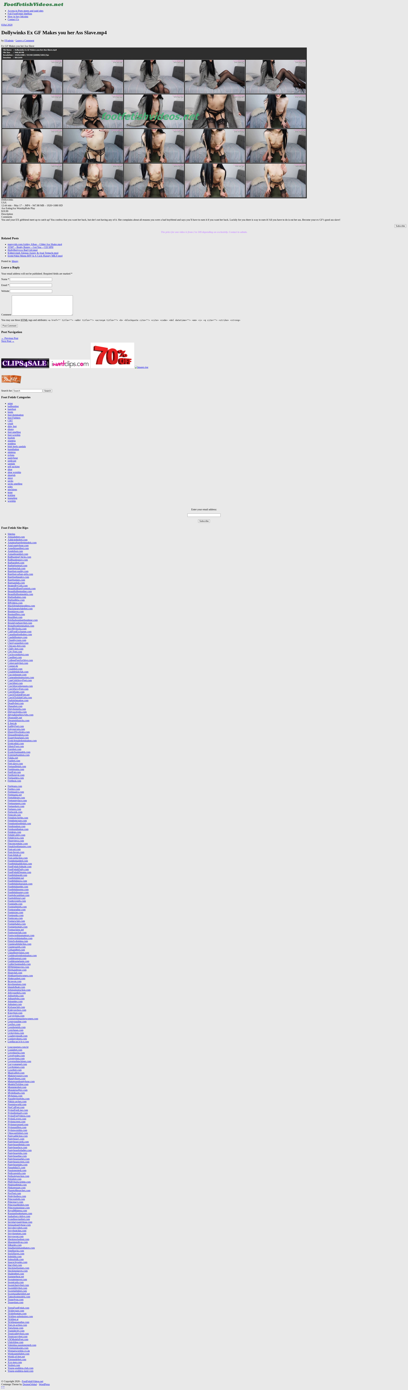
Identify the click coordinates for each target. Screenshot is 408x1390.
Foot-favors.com (16, 852)
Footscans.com (15, 918)
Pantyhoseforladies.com (20, 1150)
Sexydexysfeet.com (17, 1227)
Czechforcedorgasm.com (20, 686)
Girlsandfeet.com (16, 949)
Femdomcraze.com (17, 820)
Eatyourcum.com (16, 729)
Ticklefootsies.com (17, 1313)
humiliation (13, 449)
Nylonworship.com (17, 1130)
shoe (10, 469)
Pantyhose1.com (16, 1138)
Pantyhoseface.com (17, 1147)
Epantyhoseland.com (18, 737)
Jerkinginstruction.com (19, 990)
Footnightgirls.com (17, 906)
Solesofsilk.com (16, 1259)
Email (5, 285)
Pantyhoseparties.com (18, 1159)
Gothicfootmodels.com (19, 964)
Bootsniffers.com (16, 614)
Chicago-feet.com (17, 646)
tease (10, 492)
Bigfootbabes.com (17, 597)
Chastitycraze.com (17, 640)
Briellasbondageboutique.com (23, 620)
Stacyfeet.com (15, 1265)
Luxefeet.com (15, 1070)
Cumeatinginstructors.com (21, 677)
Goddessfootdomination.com (22, 955)
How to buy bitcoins (18, 16)
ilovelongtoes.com (17, 984)
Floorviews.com (16, 840)
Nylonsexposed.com (18, 1124)
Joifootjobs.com (16, 995)
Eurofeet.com (14, 749)
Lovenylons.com (16, 1058)
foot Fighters (14, 417)
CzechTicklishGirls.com (20, 697)
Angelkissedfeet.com (18, 548)
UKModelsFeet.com (18, 1339)
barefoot (12, 409)
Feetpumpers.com (17, 803)
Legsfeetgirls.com (17, 1027)
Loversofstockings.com (19, 1061)
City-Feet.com (15, 651)
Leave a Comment (25, 40)
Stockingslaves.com (18, 1270)
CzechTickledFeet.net (18, 694)
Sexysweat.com (15, 1236)
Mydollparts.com (16, 1093)
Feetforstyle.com (16, 775)
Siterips (11, 534)
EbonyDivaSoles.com (19, 732)
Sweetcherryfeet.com (18, 1285)
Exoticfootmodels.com (19, 752)
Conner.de (13, 666)
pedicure (12, 460)
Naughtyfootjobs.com (18, 1098)
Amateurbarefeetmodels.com (22, 542)
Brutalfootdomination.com (21, 625)
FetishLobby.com (16, 835)
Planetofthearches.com (19, 1190)
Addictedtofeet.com (17, 539)
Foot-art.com (14, 849)
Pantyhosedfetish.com (19, 1144)
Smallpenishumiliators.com (21, 1248)
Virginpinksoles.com (18, 1348)
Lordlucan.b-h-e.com (18, 1041)
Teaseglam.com (15, 1302)
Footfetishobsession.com (20, 883)
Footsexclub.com (16, 921)
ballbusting (13, 406)
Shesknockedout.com (18, 1239)
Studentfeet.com (16, 1273)
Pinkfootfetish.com (17, 1184)
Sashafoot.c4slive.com (19, 1216)
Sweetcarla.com (16, 1282)
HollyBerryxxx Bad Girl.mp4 (22, 250)
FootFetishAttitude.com (19, 866)
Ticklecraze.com (16, 1310)
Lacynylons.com (16, 1015)
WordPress (44, 1384)
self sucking (14, 466)
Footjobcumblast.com (18, 895)
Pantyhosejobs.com (17, 1153)
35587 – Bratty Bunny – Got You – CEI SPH (30, 247)
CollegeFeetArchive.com (20, 660)
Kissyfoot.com (15, 1013)
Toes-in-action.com (17, 1325)
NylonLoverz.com (17, 1118)
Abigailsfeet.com (16, 536)
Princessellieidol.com (18, 1204)
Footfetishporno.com (18, 889)
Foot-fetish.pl (14, 855)
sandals (11, 463)
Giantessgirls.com (17, 947)
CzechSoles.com (16, 691)
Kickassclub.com (16, 1007)
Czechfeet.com (15, 683)
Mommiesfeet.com (17, 1087)
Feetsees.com (14, 809)
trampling (12, 498)
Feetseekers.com (16, 806)
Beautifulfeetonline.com (20, 591)
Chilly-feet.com (15, 648)
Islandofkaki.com (16, 987)
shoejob (11, 475)
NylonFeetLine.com (18, 1110)
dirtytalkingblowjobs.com (20, 714)
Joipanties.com (15, 1001)
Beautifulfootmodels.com (20, 594)
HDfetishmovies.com (18, 967)
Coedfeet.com (15, 657)
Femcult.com (14, 815)
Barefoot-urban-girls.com (20, 574)
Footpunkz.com (15, 915)
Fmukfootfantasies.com (19, 846)
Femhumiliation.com (18, 829)
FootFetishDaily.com (18, 869)
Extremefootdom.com (18, 755)
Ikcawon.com (14, 981)
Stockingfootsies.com (18, 1268)
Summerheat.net (16, 1276)
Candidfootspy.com (17, 637)
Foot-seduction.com (18, 858)
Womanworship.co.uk (19, 1351)
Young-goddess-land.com (20, 1371)
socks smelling (15, 483)
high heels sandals (17, 446)
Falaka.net (13, 757)
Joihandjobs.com (16, 998)
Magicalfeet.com (16, 1072)
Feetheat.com (14, 780)
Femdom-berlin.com (18, 817)
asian (10, 403)
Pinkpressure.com (17, 1187)
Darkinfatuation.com (18, 700)
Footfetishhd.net (16, 878)
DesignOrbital (30, 1384)
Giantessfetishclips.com (19, 944)
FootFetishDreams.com (19, 872)
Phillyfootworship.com (19, 1182)
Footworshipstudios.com (20, 938)
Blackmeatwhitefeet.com (20, 608)
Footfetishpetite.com (18, 886)
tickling (11, 495)
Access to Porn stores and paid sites (25, 10)
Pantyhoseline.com (17, 1156)
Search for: (6, 390)
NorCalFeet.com (16, 1107)
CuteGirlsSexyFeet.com (20, 680)
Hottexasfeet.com (16, 978)
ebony (11, 429)
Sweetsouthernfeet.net (19, 1293)
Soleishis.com (15, 1256)
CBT (10, 420)
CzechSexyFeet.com (18, 689)
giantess (12, 440)
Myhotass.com (15, 1095)
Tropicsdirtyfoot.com (18, 1333)
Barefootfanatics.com (18, 577)
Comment (6, 314)
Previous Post (9, 338)
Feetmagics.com (16, 792)
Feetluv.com (14, 789)
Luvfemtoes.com (16, 1067)
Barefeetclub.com (16, 568)
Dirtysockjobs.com (17, 712)
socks (10, 481)
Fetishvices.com (16, 837)
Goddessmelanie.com (18, 961)
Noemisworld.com (17, 1104)
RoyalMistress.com (17, 1210)
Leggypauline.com (17, 1021)
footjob (11, 437)
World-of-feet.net (16, 1356)
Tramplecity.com (16, 1330)
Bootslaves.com (16, 611)
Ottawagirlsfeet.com (18, 1133)
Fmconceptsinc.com (18, 843)
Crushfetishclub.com (18, 671)
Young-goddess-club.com (20, 1368)
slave (10, 478)
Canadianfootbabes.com (20, 634)
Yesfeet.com (14, 1365)
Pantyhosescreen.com (18, 1161)
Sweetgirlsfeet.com (17, 1291)
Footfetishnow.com (17, 881)
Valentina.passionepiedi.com (22, 1345)
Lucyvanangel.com (17, 1064)
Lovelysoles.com (16, 1055)
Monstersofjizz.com (17, 1090)
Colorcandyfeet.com (18, 663)
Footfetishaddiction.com (20, 863)
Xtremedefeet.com (17, 1359)
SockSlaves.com (16, 1253)
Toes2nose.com (15, 1328)
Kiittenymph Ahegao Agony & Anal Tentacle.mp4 (33, 253)
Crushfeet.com (15, 668)
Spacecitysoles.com (17, 1262)
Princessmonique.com (19, 1207)
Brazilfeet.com (15, 617)
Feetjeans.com (15, 786)
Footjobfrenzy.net (16, 898)
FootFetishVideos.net (32, 1381)
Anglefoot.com (15, 551)
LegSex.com (14, 1024)
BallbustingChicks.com (19, 557)
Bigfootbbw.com (16, 600)
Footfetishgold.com (17, 875)
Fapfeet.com (14, 760)
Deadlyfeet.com (16, 703)
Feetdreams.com (16, 769)
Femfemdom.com (16, 826)
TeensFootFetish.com (18, 1307)
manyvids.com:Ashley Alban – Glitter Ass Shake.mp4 (35, 244)
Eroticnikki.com (16, 743)
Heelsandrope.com (17, 969)
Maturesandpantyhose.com (21, 1081)
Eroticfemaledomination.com (22, 740)
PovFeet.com (14, 1193)
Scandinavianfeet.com (19, 1219)
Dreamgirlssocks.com (18, 720)
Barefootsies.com (16, 580)
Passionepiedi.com (17, 1170)
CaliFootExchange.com (19, 631)
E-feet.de (12, 723)
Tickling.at (13, 1319)
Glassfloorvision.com (18, 952)
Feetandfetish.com (17, 766)
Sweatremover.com (17, 1279)
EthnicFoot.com (16, 746)
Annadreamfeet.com (18, 554)
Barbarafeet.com (16, 562)
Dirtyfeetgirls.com (17, 709)
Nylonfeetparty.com (18, 1113)
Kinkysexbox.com (17, 1010)
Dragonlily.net (15, 717)
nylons (11, 455)
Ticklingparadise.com (18, 1322)
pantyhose (13, 458)
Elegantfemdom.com (18, 735)
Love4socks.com (16, 1052)
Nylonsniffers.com (17, 1127)
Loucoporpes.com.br (18, 1047)
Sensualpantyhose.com (19, 1225)
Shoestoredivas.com (18, 1242)
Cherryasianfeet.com (18, 643)
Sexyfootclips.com (17, 1230)
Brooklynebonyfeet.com (20, 623)
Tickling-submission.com (20, 1316)
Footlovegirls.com (17, 901)
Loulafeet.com (15, 1050)
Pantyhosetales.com (17, 1164)
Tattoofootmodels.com (19, 1296)
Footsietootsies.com (17, 926)
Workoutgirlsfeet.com (18, 1353)
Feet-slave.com (15, 763)
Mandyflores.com (16, 1078)
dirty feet (12, 426)
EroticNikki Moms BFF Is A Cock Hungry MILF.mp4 (35, 255)
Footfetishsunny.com (18, 892)
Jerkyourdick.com (17, 992)
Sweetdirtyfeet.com (17, 1288)
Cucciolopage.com (17, 674)
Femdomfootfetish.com (19, 823)
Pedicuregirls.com (17, 1173)
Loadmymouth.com (17, 1035)
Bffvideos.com (15, 602)
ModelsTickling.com (18, 1084)
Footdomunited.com (18, 860)
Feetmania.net (15, 794)
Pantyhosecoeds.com (18, 1141)
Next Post (7, 341)
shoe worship (14, 472)
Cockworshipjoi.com (18, 654)
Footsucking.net (16, 929)
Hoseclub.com (15, 972)
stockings (12, 489)
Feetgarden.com (16, 778)
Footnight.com (15, 903)
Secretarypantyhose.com (20, 1222)
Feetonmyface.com (17, 800)
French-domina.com (18, 941)
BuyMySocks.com (17, 628)
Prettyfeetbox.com (17, 1196)
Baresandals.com (16, 582)
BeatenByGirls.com (18, 585)
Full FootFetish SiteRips (20, 13)
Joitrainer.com (15, 1004)
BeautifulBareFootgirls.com (22, 588)
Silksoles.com (15, 1245)
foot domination (16, 415)
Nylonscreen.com (16, 1121)
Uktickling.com (15, 1342)
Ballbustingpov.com (18, 559)
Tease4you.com (15, 1299)
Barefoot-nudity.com (18, 571)
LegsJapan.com (15, 1030)
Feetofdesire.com (16, 797)
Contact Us (13, 19)
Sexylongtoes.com (17, 1233)
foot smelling (14, 432)
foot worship (14, 435)
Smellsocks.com (16, 1250)
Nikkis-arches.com (17, 1101)
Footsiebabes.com (17, 924)
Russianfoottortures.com (20, 1213)
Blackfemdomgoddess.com (21, 605)
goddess (12, 443)
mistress (12, 452)
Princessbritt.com (16, 1199)
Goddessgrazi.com (17, 958)
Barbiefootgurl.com (17, 565)
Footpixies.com (15, 912)
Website (5, 291)
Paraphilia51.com (16, 1167)
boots (10, 412)
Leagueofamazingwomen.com (23, 1018)
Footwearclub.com (17, 932)
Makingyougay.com (18, 1075)
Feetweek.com (15, 812)
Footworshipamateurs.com (21, 935)
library (15, 261)
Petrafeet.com (14, 1179)
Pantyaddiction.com (18, 1136)
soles (10, 486)
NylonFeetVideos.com (19, 1116)
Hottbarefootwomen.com (20, 975)
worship (12, 501)
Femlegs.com (14, 832)
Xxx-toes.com (15, 1362)
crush (10, 423)
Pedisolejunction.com (18, 1176)
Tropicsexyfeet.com (17, 1336)
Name (5, 279)
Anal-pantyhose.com (18, 545)
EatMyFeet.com (16, 726)
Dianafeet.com (15, 706)
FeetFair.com (14, 772)
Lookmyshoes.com (17, 1038)
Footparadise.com (17, 909)
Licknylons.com (16, 1033)
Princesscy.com (15, 1202)
